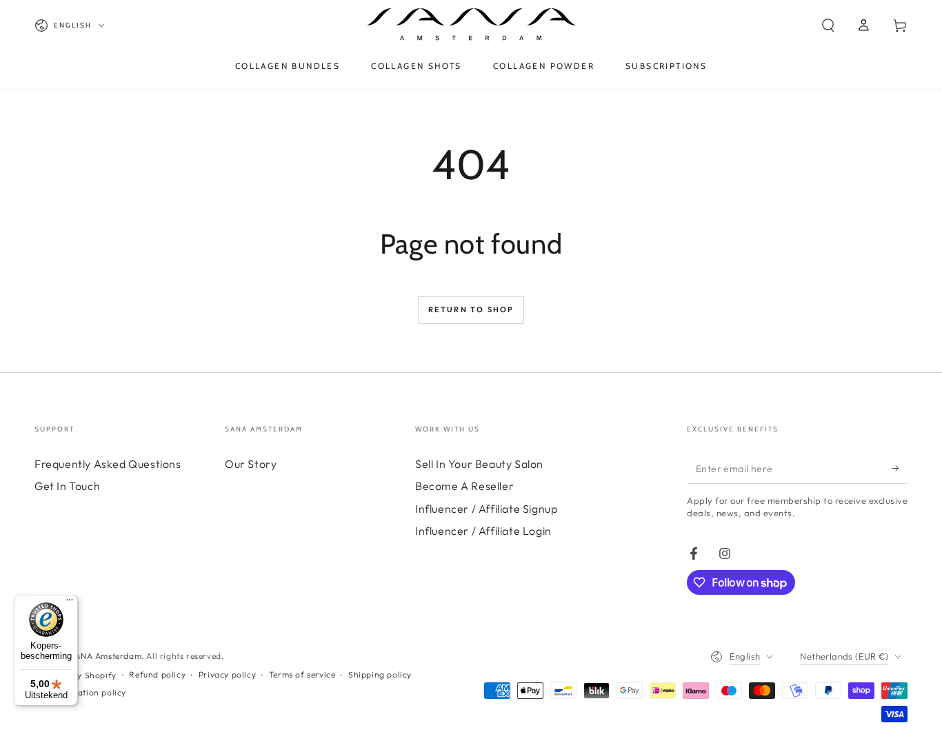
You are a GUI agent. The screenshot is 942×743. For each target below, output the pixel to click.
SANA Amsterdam (105, 656)
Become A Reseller (464, 486)
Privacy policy (227, 674)
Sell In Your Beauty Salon (479, 464)
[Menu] (69, 603)
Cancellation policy (87, 692)
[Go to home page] (471, 25)
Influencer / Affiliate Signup (486, 509)
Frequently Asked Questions (107, 464)
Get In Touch (67, 486)
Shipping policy (380, 674)
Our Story (251, 464)
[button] (828, 25)
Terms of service (302, 674)
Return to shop (471, 309)
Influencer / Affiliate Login (483, 531)
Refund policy (157, 674)
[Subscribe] (900, 468)
